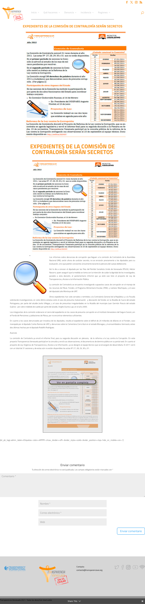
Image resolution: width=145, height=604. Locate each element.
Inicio (34, 12)
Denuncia (69, 12)
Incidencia (86, 12)
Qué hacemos (50, 12)
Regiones (103, 12)
